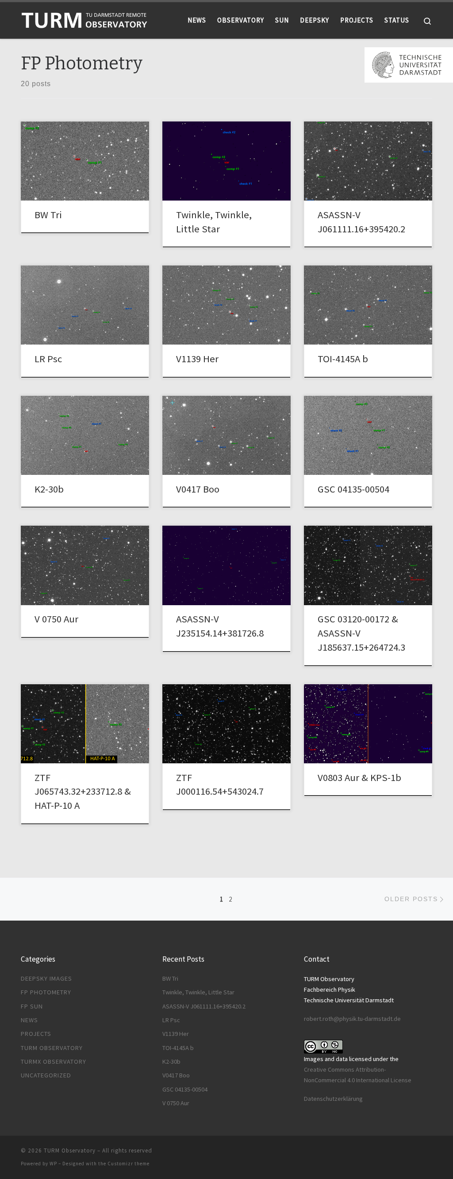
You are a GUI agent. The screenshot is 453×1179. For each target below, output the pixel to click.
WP (53, 1163)
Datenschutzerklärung (333, 1099)
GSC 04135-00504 (353, 489)
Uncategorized (46, 1075)
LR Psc (48, 359)
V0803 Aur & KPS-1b (359, 777)
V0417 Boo (197, 489)
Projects (36, 1034)
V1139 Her (197, 359)
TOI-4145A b (343, 359)
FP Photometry (46, 992)
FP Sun (32, 1006)
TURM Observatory (52, 1048)
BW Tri (48, 215)
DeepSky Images (46, 978)
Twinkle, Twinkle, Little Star (198, 992)
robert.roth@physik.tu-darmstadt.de (352, 1019)
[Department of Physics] (409, 64)
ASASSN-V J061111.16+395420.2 (204, 1006)
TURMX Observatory (53, 1061)
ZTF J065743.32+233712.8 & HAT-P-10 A (83, 791)
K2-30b (49, 489)
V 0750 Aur (56, 619)
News (29, 1020)
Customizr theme (128, 1163)
